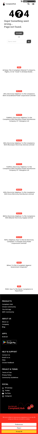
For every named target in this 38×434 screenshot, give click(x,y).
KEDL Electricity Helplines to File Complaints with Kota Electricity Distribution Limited (19, 193)
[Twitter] (3, 391)
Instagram (8, 396)
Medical (19, 262)
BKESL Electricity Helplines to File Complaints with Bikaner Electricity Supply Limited (19, 217)
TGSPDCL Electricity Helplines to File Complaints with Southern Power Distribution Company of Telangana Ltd (19, 168)
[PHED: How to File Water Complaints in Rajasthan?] (19, 279)
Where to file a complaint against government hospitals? (19, 266)
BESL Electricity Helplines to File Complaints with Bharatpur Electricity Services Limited (19, 144)
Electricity (19, 91)
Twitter (7, 391)
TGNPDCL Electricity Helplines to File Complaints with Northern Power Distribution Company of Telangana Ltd (19, 119)
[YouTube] (3, 393)
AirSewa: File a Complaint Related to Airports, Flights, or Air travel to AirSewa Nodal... (19, 71)
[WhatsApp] (3, 388)
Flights (19, 67)
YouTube (8, 393)
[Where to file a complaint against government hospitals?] (19, 255)
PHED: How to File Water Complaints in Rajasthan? (19, 290)
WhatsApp (8, 388)
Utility (19, 286)
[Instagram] (3, 396)
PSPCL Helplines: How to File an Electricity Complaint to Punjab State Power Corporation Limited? (19, 241)
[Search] (29, 41)
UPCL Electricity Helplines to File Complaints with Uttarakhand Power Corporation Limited (19, 94)
